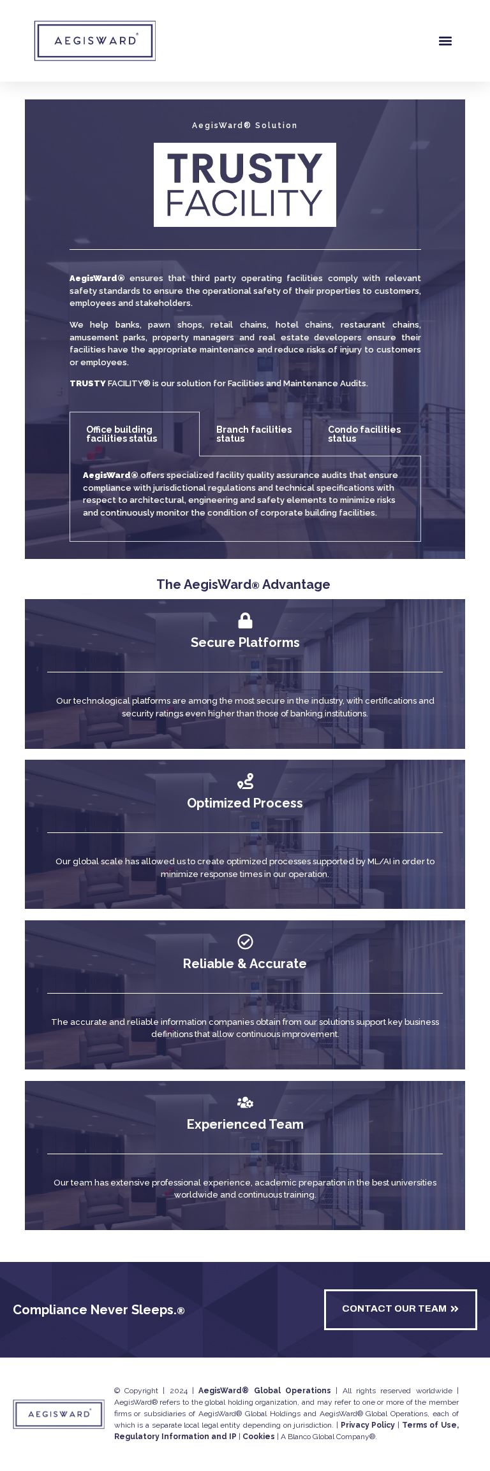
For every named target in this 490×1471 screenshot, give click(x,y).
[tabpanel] (245, 498)
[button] (445, 41)
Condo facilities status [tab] (364, 434)
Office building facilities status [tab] (121, 434)
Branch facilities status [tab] (254, 434)
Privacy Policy (368, 1425)
